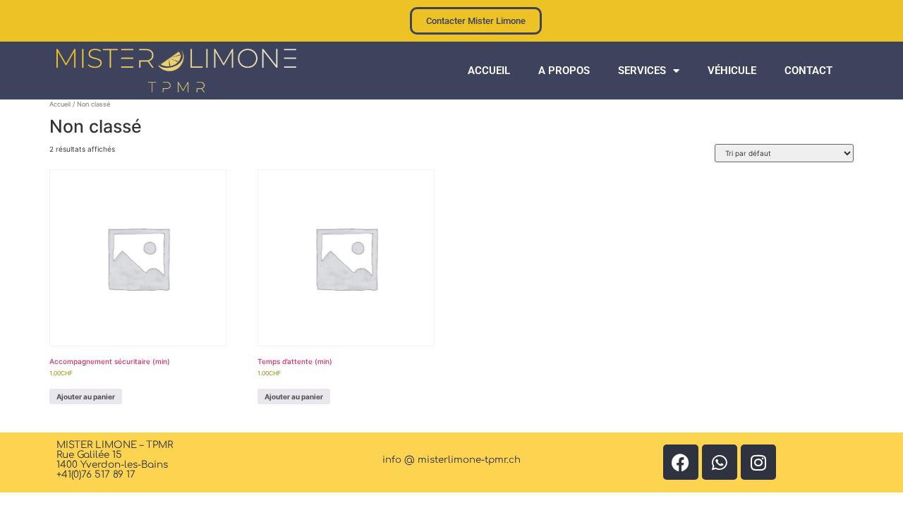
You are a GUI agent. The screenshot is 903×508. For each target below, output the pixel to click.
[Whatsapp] (719, 462)
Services (642, 70)
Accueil (489, 70)
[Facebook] (680, 462)
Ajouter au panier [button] (85, 396)
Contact (808, 70)
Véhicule (732, 70)
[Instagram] (758, 462)
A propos (564, 70)
